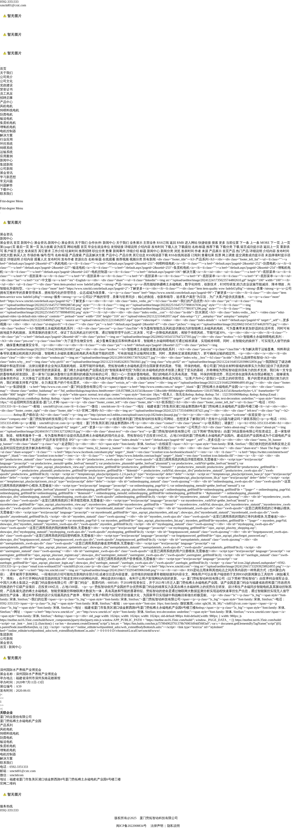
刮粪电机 (6, 114)
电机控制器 (8, 131)
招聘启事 (6, 97)
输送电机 (6, 118)
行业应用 (6, 139)
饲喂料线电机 (9, 110)
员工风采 (6, 93)
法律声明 (157, 825)
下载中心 (6, 189)
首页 (3, 68)
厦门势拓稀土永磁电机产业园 (20, 721)
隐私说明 (173, 825)
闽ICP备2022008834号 (131, 825)
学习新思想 (8, 177)
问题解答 (6, 185)
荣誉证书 (6, 89)
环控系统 (6, 143)
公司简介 (6, 77)
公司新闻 (6, 168)
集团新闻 (6, 164)
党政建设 (6, 85)
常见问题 (6, 181)
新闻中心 (6, 160)
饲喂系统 (6, 147)
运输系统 (6, 152)
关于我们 (6, 72)
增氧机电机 (8, 127)
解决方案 (6, 135)
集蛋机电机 (8, 122)
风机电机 (6, 106)
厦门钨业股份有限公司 (16, 716)
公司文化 (6, 81)
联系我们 (6, 193)
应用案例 (6, 156)
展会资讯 (6, 172)
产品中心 (6, 102)
